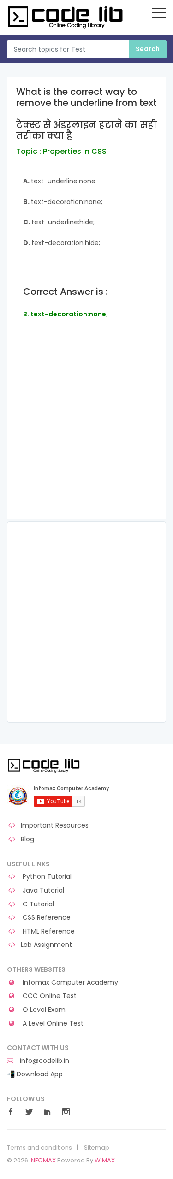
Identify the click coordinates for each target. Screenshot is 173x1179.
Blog (27, 839)
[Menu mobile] (159, 15)
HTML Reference (48, 931)
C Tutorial (37, 904)
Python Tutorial (46, 876)
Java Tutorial (42, 890)
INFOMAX (43, 1160)
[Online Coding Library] (67, 16)
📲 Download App (35, 1074)
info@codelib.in (43, 1060)
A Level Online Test (52, 1023)
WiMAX (105, 1160)
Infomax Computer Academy (69, 982)
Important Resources (55, 825)
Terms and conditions (39, 1148)
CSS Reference (46, 917)
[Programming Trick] (44, 765)
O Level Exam (43, 1009)
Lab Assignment (46, 944)
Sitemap (96, 1148)
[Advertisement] (86, 432)
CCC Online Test (49, 996)
